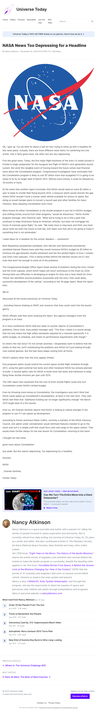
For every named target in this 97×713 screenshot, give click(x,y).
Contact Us (41, 703)
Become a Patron (80, 696)
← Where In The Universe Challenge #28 (24, 665)
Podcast (21, 20)
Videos (13, 20)
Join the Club (41, 21)
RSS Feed (50, 21)
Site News (57, 51)
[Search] (92, 21)
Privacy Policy (54, 703)
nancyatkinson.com (52, 593)
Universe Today (31, 9)
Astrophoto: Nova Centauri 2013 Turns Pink (31, 631)
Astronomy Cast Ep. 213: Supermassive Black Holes (35, 622)
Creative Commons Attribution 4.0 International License (58, 707)
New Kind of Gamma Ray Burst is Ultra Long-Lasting (35, 640)
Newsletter (31, 20)
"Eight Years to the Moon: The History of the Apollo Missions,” (61, 553)
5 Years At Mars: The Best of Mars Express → (27, 677)
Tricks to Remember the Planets (25, 614)
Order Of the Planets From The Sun (26, 605)
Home (5, 20)
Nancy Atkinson (12, 51)
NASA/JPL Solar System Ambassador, (48, 581)
